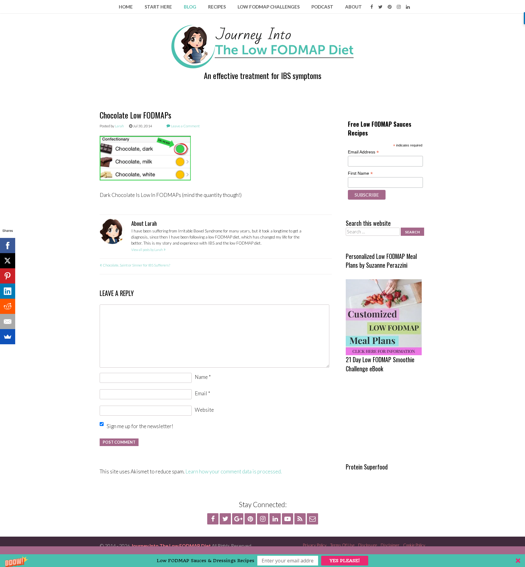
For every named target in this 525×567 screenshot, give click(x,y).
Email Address (363, 152)
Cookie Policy (414, 545)
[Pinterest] (7, 276)
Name (203, 377)
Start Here (158, 6)
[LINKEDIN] (408, 6)
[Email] (7, 321)
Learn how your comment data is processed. (233, 471)
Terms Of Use (342, 545)
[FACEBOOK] (371, 6)
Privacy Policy (315, 545)
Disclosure (367, 545)
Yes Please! (345, 560)
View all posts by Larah (148, 250)
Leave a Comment (185, 126)
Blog (190, 6)
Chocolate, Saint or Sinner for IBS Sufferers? (135, 265)
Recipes (217, 6)
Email (202, 393)
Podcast (322, 6)
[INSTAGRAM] (399, 6)
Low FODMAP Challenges (269, 6)
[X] (7, 260)
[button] (262, 560)
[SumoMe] (7, 336)
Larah (119, 126)
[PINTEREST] (390, 6)
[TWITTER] (380, 6)
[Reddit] (7, 306)
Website (204, 410)
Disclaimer (390, 545)
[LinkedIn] (7, 291)
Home (126, 6)
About (353, 6)
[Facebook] (7, 245)
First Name (360, 173)
